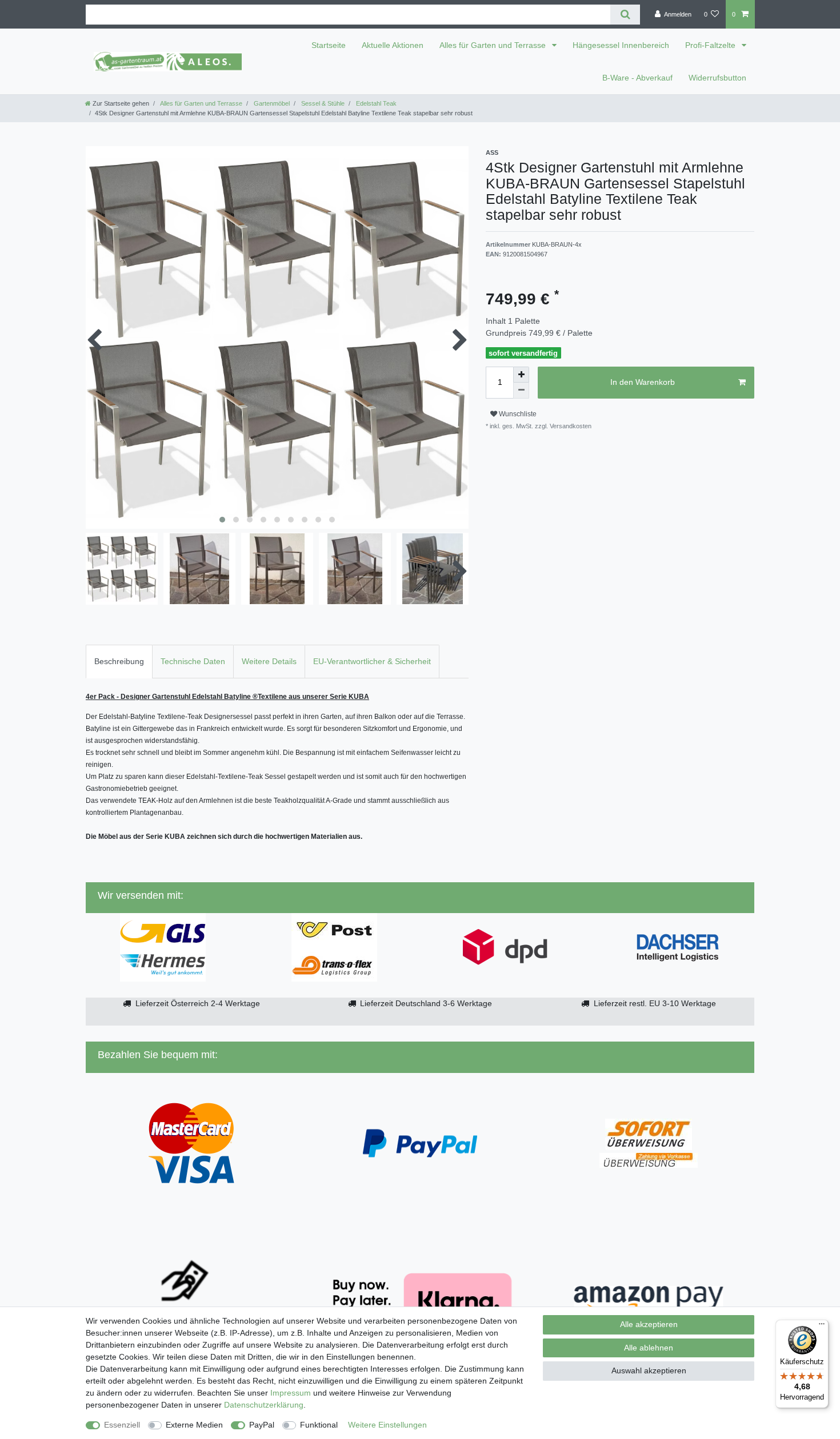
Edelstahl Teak (375, 103)
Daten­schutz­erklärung (263, 1404)
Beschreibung (119, 661)
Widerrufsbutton (717, 77)
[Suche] (624, 15)
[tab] (119, 661)
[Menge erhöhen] (521, 375)
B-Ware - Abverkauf (637, 77)
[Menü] (822, 1326)
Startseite (328, 45)
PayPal (261, 1424)
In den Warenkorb (642, 382)
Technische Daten (193, 661)
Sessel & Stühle (322, 103)
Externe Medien (194, 1424)
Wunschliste (517, 414)
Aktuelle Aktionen (392, 45)
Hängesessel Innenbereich (621, 45)
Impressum (290, 1392)
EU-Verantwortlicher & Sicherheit (372, 661)
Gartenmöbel (271, 103)
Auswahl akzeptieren (648, 1370)
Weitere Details (269, 661)
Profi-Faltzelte (711, 45)
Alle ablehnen (648, 1347)
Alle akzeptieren (649, 1324)
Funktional (319, 1424)
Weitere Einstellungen (387, 1424)
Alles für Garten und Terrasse (493, 45)
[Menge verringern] (521, 391)
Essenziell (122, 1424)
